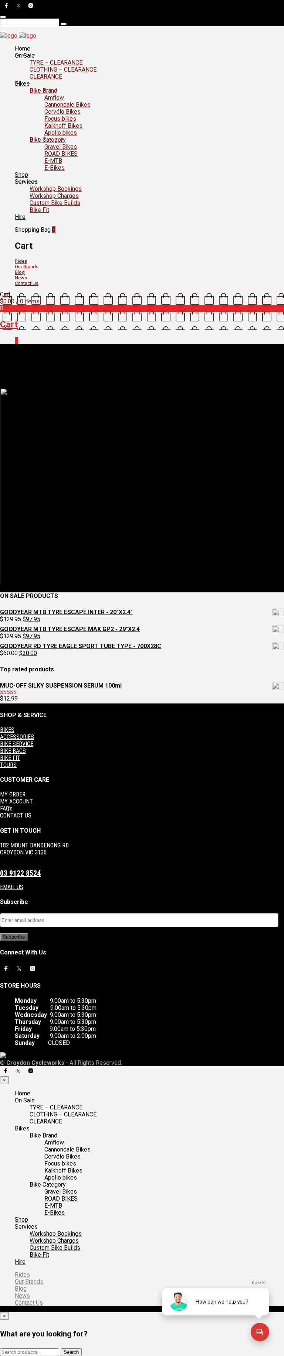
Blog (20, 272)
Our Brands (26, 266)
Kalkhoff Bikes (63, 125)
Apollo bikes (60, 132)
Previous (10, 385)
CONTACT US (15, 815)
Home (22, 48)
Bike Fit (39, 209)
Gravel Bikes (60, 146)
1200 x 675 (44, 379)
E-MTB (53, 160)
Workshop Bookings (56, 188)
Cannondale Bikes (67, 104)
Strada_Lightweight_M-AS (89, 379)
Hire (20, 216)
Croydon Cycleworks (145, 379)
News (21, 278)
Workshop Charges (54, 195)
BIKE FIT (10, 757)
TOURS (8, 764)
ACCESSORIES (17, 736)
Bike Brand (43, 90)
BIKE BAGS (13, 750)
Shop (21, 174)
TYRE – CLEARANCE (56, 62)
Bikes (22, 83)
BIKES (7, 729)
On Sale (25, 55)
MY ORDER (13, 794)
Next (26, 385)
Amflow (54, 97)
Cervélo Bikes (62, 111)
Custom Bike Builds (55, 202)
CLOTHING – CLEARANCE (63, 69)
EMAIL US (11, 887)
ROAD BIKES (61, 153)
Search (71, 1352)
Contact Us (26, 283)
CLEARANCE (46, 76)
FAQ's (6, 808)
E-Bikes (54, 167)
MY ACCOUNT (16, 801)
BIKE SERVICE (16, 743)
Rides (21, 261)
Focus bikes (60, 118)
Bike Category (48, 139)
